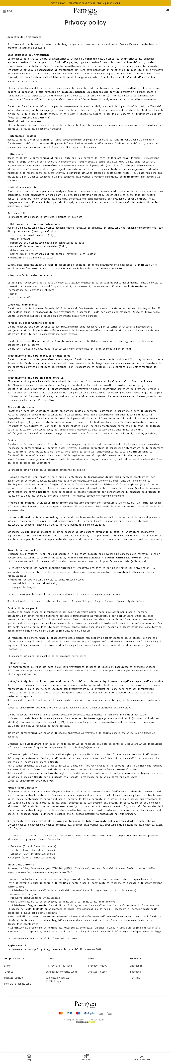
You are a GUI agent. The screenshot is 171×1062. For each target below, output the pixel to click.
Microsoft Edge (81, 601)
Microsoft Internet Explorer (50, 601)
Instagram (136, 965)
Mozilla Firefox (18, 601)
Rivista (8, 971)
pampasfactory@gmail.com (61, 971)
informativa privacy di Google (33, 670)
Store (7, 965)
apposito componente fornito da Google (62, 747)
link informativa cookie (39, 846)
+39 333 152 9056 (59, 965)
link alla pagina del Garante (138, 927)
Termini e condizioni (17, 983)
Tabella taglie (13, 977)
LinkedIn (15, 853)
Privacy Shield (130, 392)
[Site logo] (85, 11)
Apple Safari (136, 601)
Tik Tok (135, 977)
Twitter (15, 850)
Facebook (15, 846)
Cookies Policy (97, 971)
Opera (120, 601)
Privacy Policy (97, 965)
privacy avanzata (97, 765)
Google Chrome (104, 601)
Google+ (15, 857)
